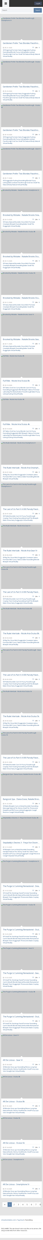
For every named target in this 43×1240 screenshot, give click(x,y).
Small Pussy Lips (33, 1069)
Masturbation (17, 392)
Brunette (18, 222)
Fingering (8, 50)
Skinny (20, 808)
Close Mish (25, 222)
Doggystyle (26, 50)
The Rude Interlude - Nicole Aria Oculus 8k (21, 633)
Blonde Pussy (15, 52)
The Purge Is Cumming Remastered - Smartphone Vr (21, 886)
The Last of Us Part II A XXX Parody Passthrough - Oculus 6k (21, 592)
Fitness (27, 1067)
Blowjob (12, 224)
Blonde (23, 388)
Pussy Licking (18, 810)
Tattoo (7, 388)
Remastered (34, 895)
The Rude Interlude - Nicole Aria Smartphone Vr (21, 467)
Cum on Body (19, 806)
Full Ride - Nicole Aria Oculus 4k (16, 424)
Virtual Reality (7, 56)
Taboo (31, 852)
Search (37, 10)
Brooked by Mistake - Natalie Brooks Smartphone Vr (21, 215)
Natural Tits (14, 808)
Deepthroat (7, 810)
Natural (37, 54)
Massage (6, 808)
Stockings (15, 893)
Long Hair (34, 1067)
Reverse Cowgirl (8, 812)
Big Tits (9, 392)
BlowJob (12, 806)
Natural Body (29, 54)
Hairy (20, 50)
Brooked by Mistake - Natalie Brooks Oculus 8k (21, 256)
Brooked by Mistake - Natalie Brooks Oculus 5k (21, 298)
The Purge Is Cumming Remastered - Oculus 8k (21, 1016)
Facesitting (6, 52)
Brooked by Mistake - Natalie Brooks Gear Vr (21, 339)
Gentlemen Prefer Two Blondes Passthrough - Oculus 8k (21, 86)
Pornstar (15, 50)
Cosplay (5, 518)
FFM (12, 810)
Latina (5, 392)
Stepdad (11, 856)
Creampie (6, 224)
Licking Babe (24, 52)
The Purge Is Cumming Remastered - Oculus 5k (21, 929)
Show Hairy (11, 520)
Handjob (6, 852)
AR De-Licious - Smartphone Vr (16, 1184)
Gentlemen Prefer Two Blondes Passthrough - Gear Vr (21, 173)
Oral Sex (15, 54)
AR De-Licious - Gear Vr (13, 1060)
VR (4, 50)
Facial (21, 893)
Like (37, 48)
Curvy (18, 388)
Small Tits (21, 54)
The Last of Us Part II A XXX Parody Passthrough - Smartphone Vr (21, 509)
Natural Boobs (8, 1069)
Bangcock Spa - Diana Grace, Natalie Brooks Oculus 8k (21, 799)
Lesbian (32, 52)
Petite (7, 516)
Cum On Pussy (31, 388)
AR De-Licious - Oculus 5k (14, 1143)
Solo (4, 1071)
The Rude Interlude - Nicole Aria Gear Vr (20, 550)
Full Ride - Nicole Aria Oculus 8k (16, 380)
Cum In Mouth (7, 895)
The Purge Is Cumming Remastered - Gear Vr (21, 973)
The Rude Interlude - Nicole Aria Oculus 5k (21, 716)
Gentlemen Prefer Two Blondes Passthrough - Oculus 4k (21, 130)
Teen (10, 518)
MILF (20, 390)
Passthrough (7, 54)
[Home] (21, 3)
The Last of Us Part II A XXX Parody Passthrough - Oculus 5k (21, 757)
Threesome (34, 808)
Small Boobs (22, 1069)
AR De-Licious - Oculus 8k (14, 1101)
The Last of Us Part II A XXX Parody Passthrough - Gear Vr (21, 675)
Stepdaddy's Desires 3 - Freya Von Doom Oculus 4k (21, 842)
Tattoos (30, 390)
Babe (25, 224)
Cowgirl (34, 810)
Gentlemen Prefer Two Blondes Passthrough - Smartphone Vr (21, 43)
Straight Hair (10, 1071)
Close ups (13, 1067)
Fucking (32, 50)
